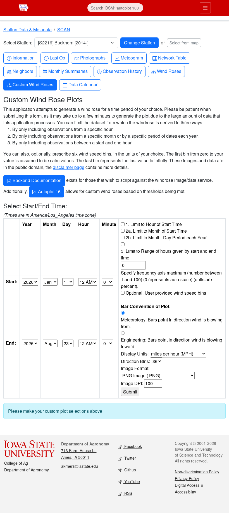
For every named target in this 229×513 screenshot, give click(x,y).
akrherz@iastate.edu (79, 466)
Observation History (122, 71)
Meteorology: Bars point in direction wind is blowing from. (172, 323)
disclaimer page (68, 167)
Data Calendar (82, 84)
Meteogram (131, 57)
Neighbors (22, 71)
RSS (127, 493)
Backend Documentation (36, 180)
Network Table (172, 57)
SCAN (63, 29)
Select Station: (17, 42)
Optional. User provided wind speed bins (166, 293)
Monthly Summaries (68, 71)
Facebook (132, 446)
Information (23, 57)
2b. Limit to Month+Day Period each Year (166, 237)
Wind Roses (169, 71)
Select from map (184, 43)
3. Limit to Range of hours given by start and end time (168, 254)
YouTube (131, 481)
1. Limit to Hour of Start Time (154, 224)
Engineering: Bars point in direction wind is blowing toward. (171, 343)
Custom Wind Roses (32, 84)
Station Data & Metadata (27, 29)
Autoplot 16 (49, 191)
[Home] (23, 7)
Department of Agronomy (26, 470)
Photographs (93, 57)
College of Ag (16, 463)
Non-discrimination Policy (197, 471)
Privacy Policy (187, 478)
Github (129, 470)
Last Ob (57, 57)
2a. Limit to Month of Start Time (156, 231)
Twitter (129, 458)
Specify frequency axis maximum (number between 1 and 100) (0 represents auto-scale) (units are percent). (171, 279)
